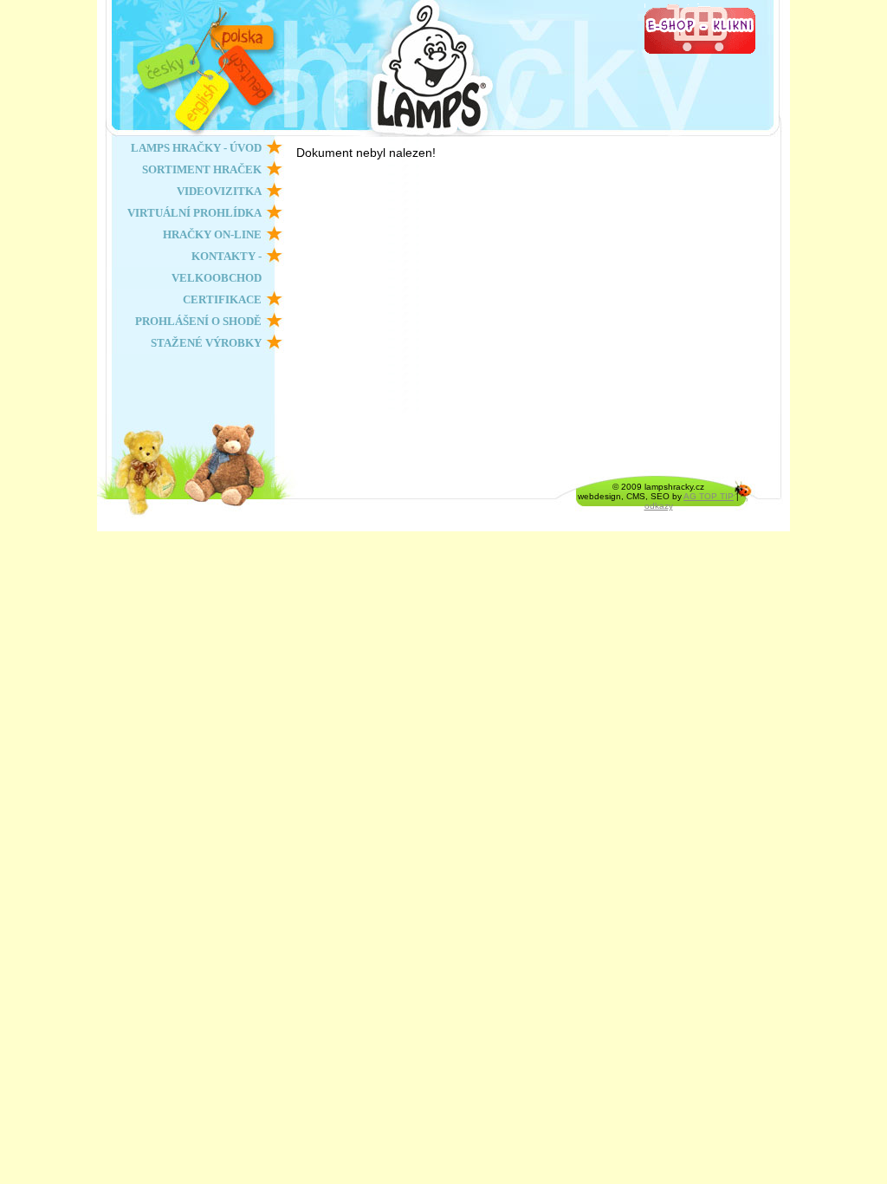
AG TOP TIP (708, 496)
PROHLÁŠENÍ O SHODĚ (198, 321)
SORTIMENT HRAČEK (202, 169)
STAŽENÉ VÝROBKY (206, 342)
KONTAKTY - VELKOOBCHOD (217, 267)
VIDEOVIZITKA (219, 191)
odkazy (658, 506)
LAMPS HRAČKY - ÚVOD (196, 147)
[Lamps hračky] (543, 68)
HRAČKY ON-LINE (212, 234)
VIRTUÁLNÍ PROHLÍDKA (194, 212)
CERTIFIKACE (222, 299)
